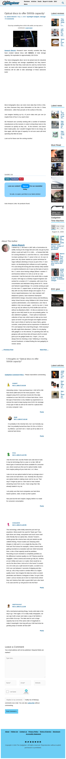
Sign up (25, 186)
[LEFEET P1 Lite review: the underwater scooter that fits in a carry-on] (55, 32)
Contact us (23, 732)
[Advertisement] (25, 89)
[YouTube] (35, 742)
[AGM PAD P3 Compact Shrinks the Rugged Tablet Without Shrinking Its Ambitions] (55, 375)
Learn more (28, 28)
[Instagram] (30, 742)
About (7, 732)
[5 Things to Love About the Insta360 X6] (55, 115)
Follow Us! (14, 732)
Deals (40, 1)
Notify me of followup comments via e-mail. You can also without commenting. (22, 702)
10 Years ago (62, 227)
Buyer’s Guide (48, 1)
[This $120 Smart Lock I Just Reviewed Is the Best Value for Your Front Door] (55, 22)
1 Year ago (53, 227)
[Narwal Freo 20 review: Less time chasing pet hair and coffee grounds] (55, 43)
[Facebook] (25, 742)
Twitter (7, 179)
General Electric (10, 50)
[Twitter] (28, 742)
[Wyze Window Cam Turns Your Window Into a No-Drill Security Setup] (55, 395)
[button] (63, 2)
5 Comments (9, 19)
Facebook (14, 179)
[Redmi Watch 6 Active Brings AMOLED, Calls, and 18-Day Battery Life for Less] (55, 385)
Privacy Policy (33, 732)
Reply (42, 412)
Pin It (21, 179)
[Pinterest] (33, 742)
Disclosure (56, 732)
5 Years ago (57, 227)
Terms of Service (45, 732)
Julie (15, 417)
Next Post (44, 349)
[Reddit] (40, 742)
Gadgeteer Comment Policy (14, 375)
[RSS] (38, 742)
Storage (43, 17)
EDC (55, 1)
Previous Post (7, 349)
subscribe (31, 703)
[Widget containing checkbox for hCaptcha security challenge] (17, 692)
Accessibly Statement (33, 734)
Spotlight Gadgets (33, 17)
